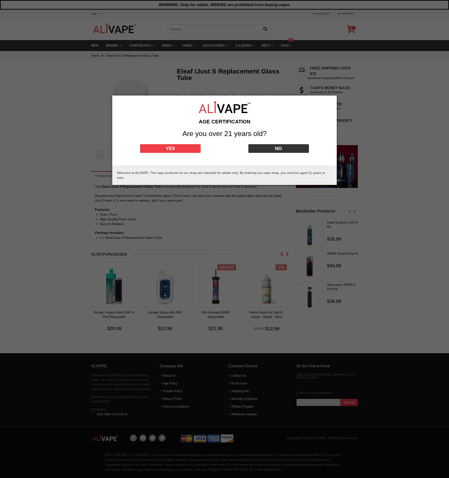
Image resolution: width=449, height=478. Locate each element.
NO (278, 148)
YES (170, 148)
